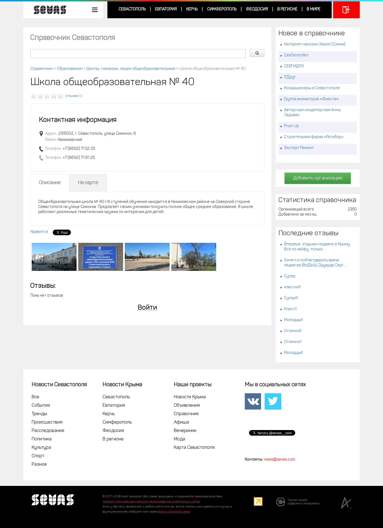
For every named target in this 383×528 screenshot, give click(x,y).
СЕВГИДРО (294, 66)
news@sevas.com (279, 460)
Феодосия (257, 9)
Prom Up (291, 126)
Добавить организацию (318, 178)
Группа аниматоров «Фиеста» (311, 99)
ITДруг (290, 77)
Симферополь (222, 9)
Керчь (192, 9)
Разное (39, 464)
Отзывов (72, 96)
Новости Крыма (190, 397)
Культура (41, 447)
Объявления (187, 405)
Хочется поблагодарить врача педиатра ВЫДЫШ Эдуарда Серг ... (315, 263)
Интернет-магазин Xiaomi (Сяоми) (314, 44)
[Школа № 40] (54, 257)
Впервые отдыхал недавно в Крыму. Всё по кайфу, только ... (317, 247)
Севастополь (132, 9)
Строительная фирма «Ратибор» (313, 137)
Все (35, 397)
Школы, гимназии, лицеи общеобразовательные (130, 69)
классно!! (292, 287)
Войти (147, 308)
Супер (290, 276)
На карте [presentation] (88, 183)
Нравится (39, 232)
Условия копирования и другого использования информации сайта (151, 501)
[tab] (50, 183)
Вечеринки (185, 431)
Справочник (41, 69)
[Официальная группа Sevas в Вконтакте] (253, 401)
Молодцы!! (293, 320)
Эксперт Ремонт (299, 148)
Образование (69, 69)
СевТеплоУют (296, 55)
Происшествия (47, 422)
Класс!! (290, 309)
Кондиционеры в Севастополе (312, 88)
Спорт (38, 456)
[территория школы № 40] (193, 257)
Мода (179, 439)
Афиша (181, 422)
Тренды (39, 414)
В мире (313, 9)
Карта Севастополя (194, 447)
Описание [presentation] (50, 183)
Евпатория (166, 9)
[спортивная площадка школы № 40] (147, 257)
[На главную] (47, 9)
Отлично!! (292, 331)
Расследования (48, 431)
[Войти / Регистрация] (346, 9)
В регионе (287, 9)
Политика (42, 439)
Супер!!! (291, 298)
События (41, 405)
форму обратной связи (174, 511)
